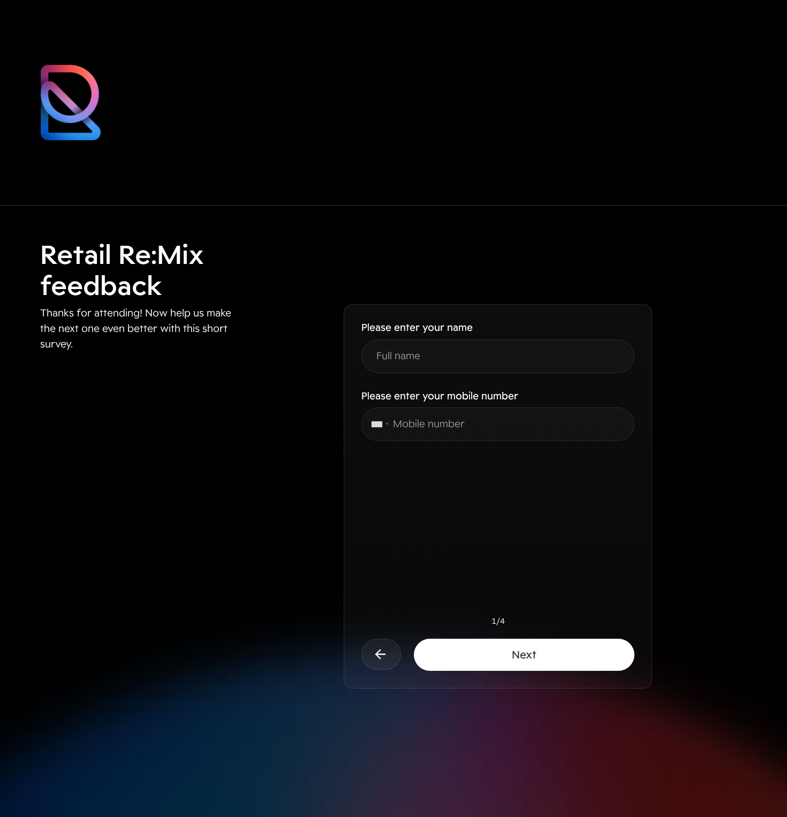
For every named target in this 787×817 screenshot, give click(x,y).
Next (524, 655)
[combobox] (377, 424)
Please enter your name (417, 328)
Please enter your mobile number (439, 396)
